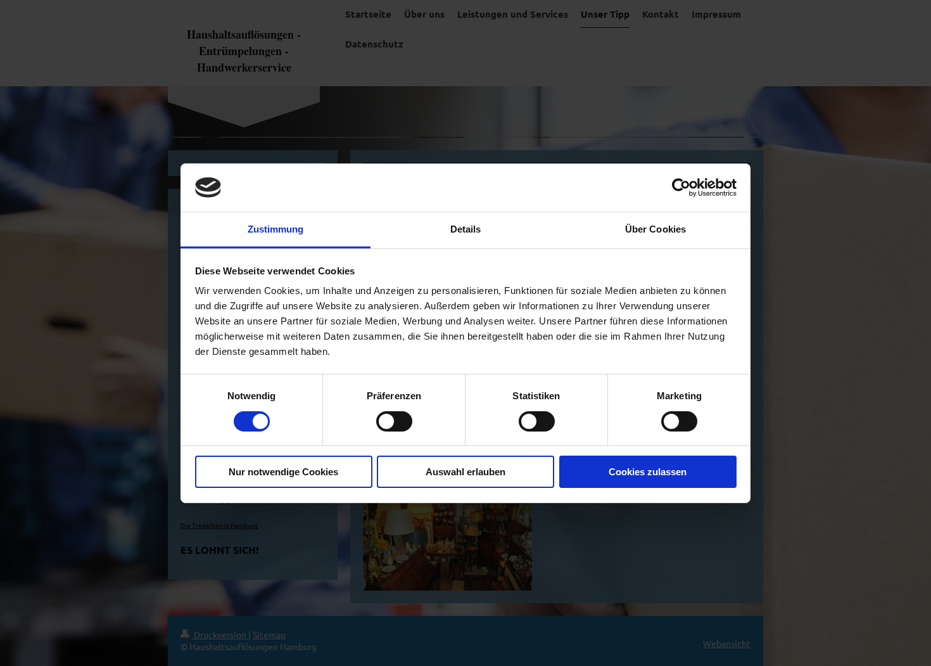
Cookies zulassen (648, 471)
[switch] (394, 421)
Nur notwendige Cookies (283, 471)
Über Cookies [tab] (655, 229)
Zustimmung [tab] (276, 229)
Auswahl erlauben (465, 471)
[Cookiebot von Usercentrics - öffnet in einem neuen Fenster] (681, 187)
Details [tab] (465, 229)
